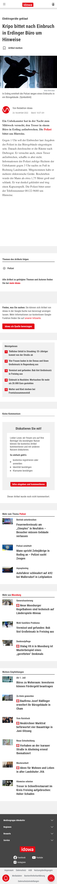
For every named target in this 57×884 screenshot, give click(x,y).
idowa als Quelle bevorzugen (18, 326)
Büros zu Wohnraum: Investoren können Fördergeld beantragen (35, 684)
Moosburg (16, 595)
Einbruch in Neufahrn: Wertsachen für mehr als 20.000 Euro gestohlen (29, 381)
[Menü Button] (4, 4)
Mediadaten (17, 876)
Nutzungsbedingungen (43, 870)
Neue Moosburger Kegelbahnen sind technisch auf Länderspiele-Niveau (35, 609)
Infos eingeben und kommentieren (28, 484)
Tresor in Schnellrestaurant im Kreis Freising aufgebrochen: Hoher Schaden (34, 790)
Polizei (47, 129)
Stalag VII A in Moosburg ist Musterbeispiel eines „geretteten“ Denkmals (34, 650)
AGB (30, 870)
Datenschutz (21, 870)
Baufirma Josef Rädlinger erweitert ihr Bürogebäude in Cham (33, 704)
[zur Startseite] (28, 848)
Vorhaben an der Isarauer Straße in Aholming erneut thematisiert (33, 749)
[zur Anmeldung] (53, 4)
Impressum (9, 870)
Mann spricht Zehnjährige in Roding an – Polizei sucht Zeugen (33, 554)
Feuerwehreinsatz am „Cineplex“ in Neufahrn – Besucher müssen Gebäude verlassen (32, 530)
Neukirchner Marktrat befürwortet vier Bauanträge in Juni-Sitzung (34, 727)
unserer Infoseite (33, 318)
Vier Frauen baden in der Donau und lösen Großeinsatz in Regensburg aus (29, 362)
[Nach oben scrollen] (51, 877)
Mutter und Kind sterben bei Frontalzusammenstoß (22, 391)
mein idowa (15, 283)
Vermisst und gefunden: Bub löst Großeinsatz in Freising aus (30, 372)
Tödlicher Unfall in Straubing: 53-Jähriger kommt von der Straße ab (28, 353)
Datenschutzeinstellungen (28, 881)
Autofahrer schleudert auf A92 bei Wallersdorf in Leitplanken (34, 575)
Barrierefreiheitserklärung (34, 876)
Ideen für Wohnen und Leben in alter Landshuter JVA (35, 769)
